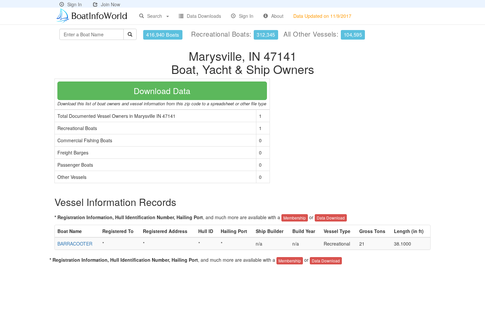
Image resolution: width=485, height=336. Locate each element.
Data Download (331, 217)
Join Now (110, 4)
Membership (294, 217)
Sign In (74, 4)
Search (154, 16)
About (277, 16)
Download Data (162, 90)
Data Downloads (204, 16)
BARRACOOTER (74, 243)
